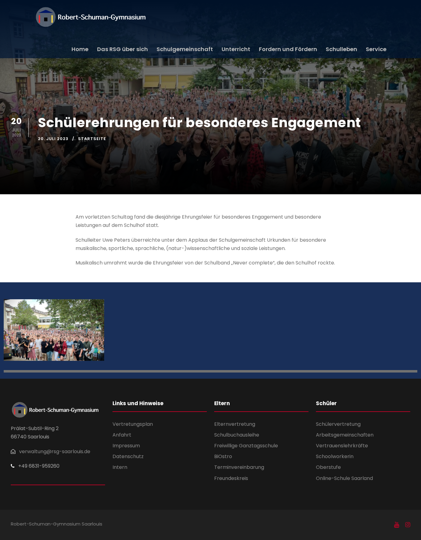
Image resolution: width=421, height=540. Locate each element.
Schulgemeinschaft (185, 49)
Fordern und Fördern (288, 49)
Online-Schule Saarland (344, 478)
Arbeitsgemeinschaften (345, 434)
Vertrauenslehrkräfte (342, 445)
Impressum (126, 445)
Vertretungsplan (132, 424)
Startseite (92, 139)
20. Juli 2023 (53, 139)
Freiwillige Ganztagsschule (246, 445)
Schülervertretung (338, 424)
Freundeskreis (231, 478)
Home (80, 49)
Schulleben (341, 49)
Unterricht (236, 49)
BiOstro (223, 456)
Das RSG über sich (122, 49)
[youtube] (396, 525)
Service (376, 49)
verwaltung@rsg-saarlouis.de (54, 451)
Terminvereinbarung (239, 467)
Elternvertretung (234, 424)
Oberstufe (328, 467)
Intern (119, 467)
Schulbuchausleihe (236, 434)
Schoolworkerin (335, 456)
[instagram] (407, 525)
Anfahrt (121, 434)
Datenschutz (128, 456)
